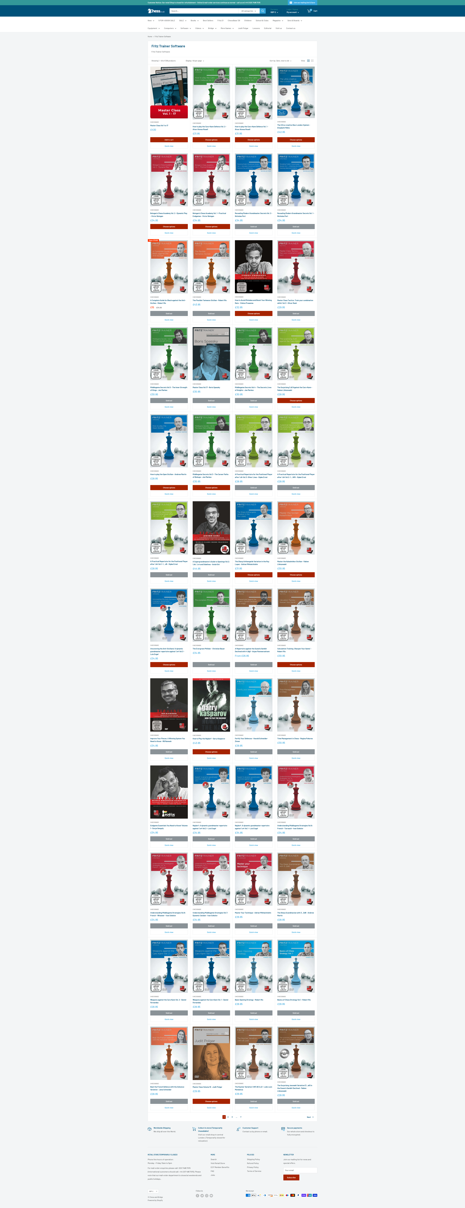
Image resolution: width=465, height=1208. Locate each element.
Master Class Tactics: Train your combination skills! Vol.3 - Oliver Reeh (295, 301)
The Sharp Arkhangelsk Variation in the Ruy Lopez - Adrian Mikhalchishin (252, 562)
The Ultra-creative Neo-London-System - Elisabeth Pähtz (293, 126)
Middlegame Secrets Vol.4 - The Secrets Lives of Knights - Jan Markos (253, 388)
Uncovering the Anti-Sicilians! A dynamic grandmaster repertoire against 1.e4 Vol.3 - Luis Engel (167, 651)
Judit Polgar (243, 28)
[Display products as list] (312, 61)
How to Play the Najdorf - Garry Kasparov (209, 738)
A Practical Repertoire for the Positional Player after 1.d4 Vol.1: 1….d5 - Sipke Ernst (169, 562)
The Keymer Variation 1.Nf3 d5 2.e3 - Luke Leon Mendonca (253, 1088)
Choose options (211, 140)
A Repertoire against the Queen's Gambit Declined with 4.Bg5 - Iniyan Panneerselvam (252, 650)
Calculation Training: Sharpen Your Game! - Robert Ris (294, 650)
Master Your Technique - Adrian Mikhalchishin (253, 913)
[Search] (263, 11)
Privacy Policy (253, 1167)
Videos (198, 28)
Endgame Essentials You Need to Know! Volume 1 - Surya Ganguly (169, 826)
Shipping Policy (253, 1159)
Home (150, 36)
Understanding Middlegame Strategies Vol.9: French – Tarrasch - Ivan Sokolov (295, 826)
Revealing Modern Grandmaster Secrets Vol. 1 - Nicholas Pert (295, 214)
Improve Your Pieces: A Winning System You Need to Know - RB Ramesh (167, 739)
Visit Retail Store (218, 1163)
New (150, 20)
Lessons (256, 28)
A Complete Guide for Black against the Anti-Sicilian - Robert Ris (168, 301)
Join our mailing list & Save (304, 2)
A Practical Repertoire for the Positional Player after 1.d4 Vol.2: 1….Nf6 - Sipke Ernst (296, 475)
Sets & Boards (293, 20)
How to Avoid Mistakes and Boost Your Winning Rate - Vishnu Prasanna (253, 301)
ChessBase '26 (234, 20)
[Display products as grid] (308, 61)
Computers (169, 28)
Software (184, 28)
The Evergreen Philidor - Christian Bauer (209, 649)
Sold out (253, 226)
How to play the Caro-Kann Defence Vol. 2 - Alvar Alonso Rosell (209, 127)
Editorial (267, 28)
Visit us (279, 28)
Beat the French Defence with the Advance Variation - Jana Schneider (167, 1088)
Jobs (213, 1175)
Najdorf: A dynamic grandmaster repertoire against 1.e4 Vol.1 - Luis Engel (252, 826)
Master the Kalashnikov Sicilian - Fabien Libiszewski (293, 562)
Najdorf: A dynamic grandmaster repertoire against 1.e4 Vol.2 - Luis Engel (210, 826)
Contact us (290, 28)
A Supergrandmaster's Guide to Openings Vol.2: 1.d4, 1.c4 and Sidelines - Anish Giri (211, 562)
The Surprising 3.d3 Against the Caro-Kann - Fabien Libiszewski (294, 388)
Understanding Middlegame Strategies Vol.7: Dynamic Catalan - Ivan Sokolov (210, 914)
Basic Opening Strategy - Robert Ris (249, 1000)
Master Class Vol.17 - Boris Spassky (206, 387)
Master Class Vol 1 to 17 (159, 125)
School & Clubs (262, 20)
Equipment (152, 28)
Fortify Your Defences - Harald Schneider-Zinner (251, 739)
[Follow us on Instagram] (206, 1195)
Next (309, 1117)
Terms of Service (254, 1171)
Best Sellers (208, 20)
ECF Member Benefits (220, 1167)
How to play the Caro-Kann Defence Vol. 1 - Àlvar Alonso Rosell (251, 127)
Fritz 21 (220, 20)
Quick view (169, 146)
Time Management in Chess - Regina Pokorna (295, 738)
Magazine (277, 20)
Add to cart (169, 140)
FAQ (212, 1171)
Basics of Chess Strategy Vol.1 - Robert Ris (294, 1000)
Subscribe (291, 1177)
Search (214, 1159)
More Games (226, 28)
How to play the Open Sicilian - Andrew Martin (168, 474)
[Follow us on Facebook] (197, 1195)
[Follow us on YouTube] (211, 1195)
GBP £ (151, 1191)
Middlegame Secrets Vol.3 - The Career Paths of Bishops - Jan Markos (210, 475)
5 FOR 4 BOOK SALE (167, 20)
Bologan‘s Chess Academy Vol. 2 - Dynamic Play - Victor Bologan (168, 214)
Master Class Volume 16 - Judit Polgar (207, 1087)
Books (193, 20)
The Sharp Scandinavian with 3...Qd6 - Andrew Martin (295, 914)
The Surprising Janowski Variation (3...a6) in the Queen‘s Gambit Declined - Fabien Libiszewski (294, 1088)
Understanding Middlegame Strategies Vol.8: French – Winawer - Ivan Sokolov (168, 914)
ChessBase (154, 122)
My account (292, 12)
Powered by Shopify (155, 1200)
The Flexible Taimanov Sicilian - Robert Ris (210, 300)
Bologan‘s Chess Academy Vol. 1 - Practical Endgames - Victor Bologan (209, 214)
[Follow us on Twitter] (202, 1195)
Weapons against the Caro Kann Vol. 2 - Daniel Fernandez (168, 1001)
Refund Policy (253, 1163)
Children (248, 20)
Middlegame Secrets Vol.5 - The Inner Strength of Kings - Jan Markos (168, 388)
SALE (181, 20)
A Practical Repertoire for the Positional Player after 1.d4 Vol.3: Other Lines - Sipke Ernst (253, 475)
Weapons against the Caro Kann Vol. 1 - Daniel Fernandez (210, 1001)
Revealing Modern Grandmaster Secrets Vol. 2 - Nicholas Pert (253, 214)
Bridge (211, 28)
